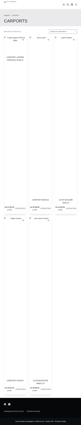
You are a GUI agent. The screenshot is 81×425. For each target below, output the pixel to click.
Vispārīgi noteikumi (33, 411)
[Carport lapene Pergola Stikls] (15, 44)
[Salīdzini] (63, 5)
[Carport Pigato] (15, 297)
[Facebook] (5, 404)
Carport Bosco (40, 200)
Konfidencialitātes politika (14, 411)
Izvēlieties (20, 208)
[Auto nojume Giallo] (66, 116)
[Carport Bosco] (40, 116)
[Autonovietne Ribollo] (40, 297)
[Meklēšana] (68, 5)
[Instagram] (9, 404)
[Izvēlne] (76, 5)
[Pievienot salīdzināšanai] (23, 39)
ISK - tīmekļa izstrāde (58, 421)
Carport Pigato (15, 381)
